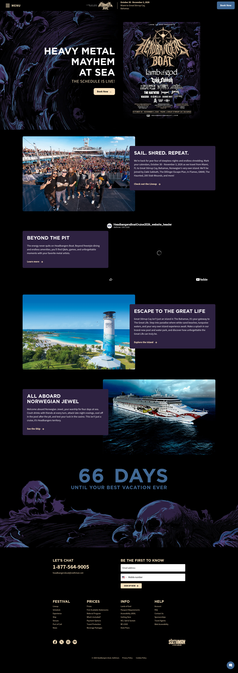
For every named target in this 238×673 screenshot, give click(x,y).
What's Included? (94, 617)
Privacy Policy (127, 658)
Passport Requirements (130, 610)
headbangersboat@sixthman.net (68, 573)
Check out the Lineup (145, 184)
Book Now (225, 5)
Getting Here (126, 617)
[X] (62, 642)
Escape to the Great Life (169, 311)
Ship (54, 617)
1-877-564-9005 (71, 566)
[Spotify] (75, 642)
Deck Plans (125, 628)
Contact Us (159, 613)
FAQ (156, 610)
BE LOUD (124, 624)
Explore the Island (144, 342)
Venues (56, 620)
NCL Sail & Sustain (128, 620)
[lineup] (161, 70)
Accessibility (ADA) (128, 613)
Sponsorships (160, 617)
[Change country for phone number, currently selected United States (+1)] (124, 577)
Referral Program (94, 613)
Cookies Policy (141, 658)
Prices (89, 606)
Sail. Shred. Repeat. (161, 153)
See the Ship (34, 428)
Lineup (55, 606)
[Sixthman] (177, 642)
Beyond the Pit (48, 237)
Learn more (33, 261)
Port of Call (57, 624)
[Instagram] (69, 642)
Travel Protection (94, 624)
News (55, 628)
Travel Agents (160, 620)
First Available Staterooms (97, 610)
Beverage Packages (94, 628)
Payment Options (94, 620)
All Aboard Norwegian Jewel (53, 399)
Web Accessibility (161, 624)
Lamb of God (126, 606)
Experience (57, 613)
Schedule (56, 610)
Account (158, 606)
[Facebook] (56, 642)
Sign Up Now (129, 586)
